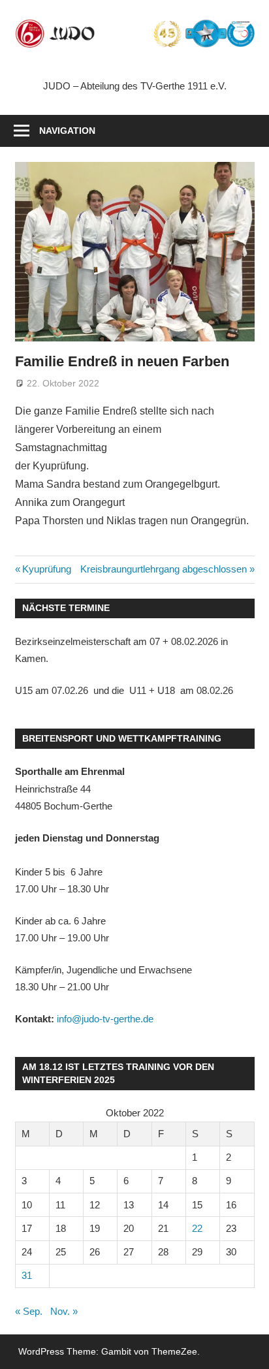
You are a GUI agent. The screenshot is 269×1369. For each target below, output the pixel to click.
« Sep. (28, 1311)
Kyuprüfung (46, 568)
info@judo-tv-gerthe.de (105, 1018)
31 (27, 1275)
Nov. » (64, 1311)
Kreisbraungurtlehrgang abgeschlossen (163, 568)
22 (197, 1228)
